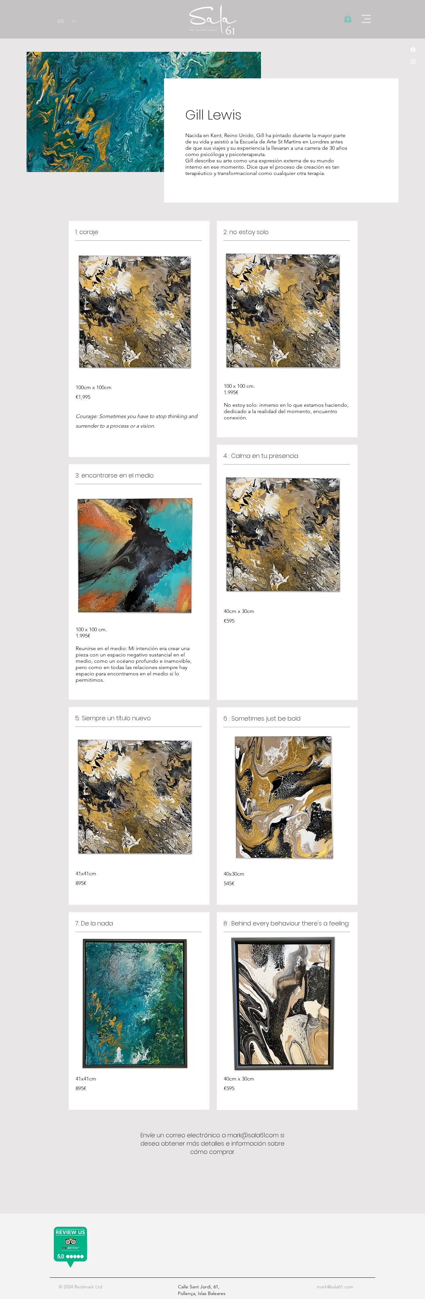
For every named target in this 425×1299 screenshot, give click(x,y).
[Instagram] (413, 61)
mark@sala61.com (253, 1135)
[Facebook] (413, 49)
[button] (348, 17)
